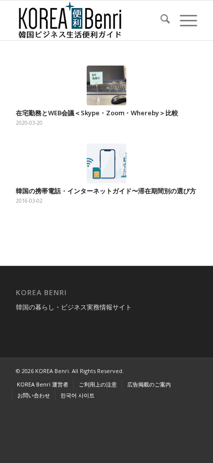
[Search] (160, 20)
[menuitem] (160, 20)
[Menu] (183, 20)
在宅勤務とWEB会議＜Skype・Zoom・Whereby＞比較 (97, 112)
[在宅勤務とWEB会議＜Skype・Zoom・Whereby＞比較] (106, 85)
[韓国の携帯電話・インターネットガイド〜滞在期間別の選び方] (106, 163)
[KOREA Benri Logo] (88, 20)
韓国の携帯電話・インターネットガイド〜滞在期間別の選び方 (106, 190)
